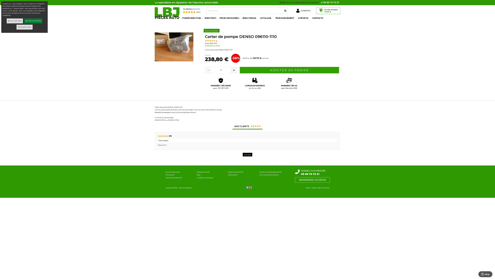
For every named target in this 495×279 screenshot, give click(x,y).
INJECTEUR (210, 18)
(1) (216, 41)
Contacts (317, 18)
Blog (198, 175)
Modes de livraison (203, 172)
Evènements (232, 175)
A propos (303, 18)
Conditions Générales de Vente (270, 172)
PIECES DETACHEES (229, 18)
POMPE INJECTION (191, 18)
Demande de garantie (174, 178)
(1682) (198, 12)
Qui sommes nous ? (173, 172)
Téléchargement (284, 18)
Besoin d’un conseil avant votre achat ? (309, 2)
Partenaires (170, 175)
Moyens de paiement (235, 172)
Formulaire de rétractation (269, 175)
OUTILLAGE (265, 18)
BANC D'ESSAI (249, 18)
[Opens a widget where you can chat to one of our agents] (485, 274)
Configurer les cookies (205, 178)
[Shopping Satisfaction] (191, 9)
